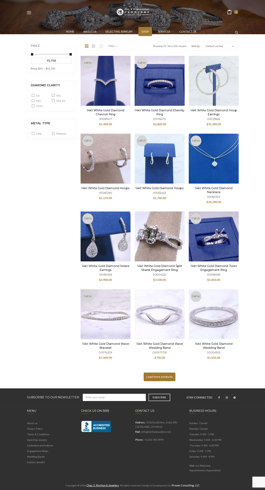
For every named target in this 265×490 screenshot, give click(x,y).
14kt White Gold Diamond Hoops (105, 188)
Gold (38, 133)
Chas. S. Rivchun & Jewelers (102, 485)
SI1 (38, 95)
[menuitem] (70, 31)
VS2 (38, 100)
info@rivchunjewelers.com (156, 431)
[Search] (236, 31)
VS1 (58, 95)
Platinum (61, 133)
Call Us (88, 62)
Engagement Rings (37, 451)
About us (32, 423)
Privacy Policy (34, 428)
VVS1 (39, 106)
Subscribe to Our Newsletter (53, 397)
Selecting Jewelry (37, 439)
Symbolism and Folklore (40, 445)
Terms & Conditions (38, 434)
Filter (51, 60)
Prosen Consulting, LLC (186, 485)
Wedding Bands (36, 456)
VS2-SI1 (61, 100)
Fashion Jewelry (36, 462)
